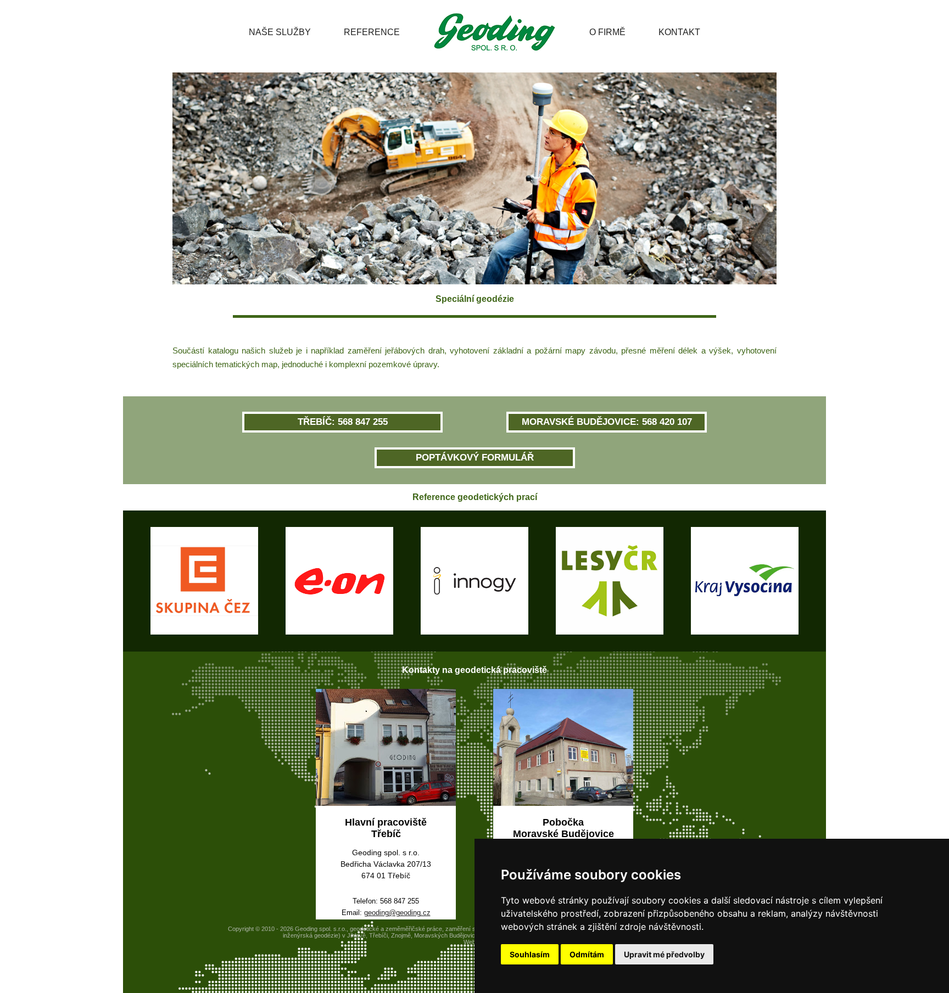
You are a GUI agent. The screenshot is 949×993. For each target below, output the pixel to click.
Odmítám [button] (587, 954)
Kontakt (679, 32)
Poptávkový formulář (475, 457)
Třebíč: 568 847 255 (343, 422)
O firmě (607, 32)
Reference (372, 32)
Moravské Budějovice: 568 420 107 (607, 422)
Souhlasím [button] (530, 954)
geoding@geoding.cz (397, 913)
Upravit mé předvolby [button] (664, 954)
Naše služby (280, 32)
